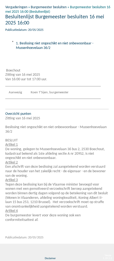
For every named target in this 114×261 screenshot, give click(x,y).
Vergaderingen (16, 7)
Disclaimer (50, 258)
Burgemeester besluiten (49, 7)
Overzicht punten (18, 114)
